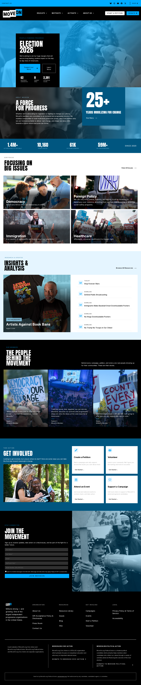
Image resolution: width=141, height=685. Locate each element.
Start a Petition (92, 621)
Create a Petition (82, 457)
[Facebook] (121, 3)
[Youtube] (118, 3)
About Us (36, 611)
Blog (61, 621)
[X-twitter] (125, 3)
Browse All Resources (126, 268)
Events (88, 616)
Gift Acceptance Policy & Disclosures (42, 617)
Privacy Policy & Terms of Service (123, 612)
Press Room (37, 623)
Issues (61, 616)
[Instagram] (114, 3)
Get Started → (79, 470)
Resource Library (66, 611)
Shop (134, 3)
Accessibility (117, 618)
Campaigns (90, 611)
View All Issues (128, 168)
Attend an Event (82, 486)
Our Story (91, 118)
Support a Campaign (118, 486)
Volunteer (113, 457)
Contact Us (7, 3)
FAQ (61, 626)
